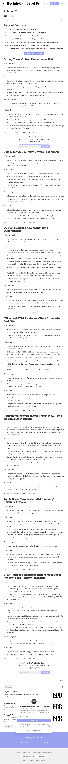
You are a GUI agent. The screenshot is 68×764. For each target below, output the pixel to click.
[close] (50, 699)
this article (31, 132)
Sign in (63, 3)
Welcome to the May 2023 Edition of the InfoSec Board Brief (21, 694)
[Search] (44, 3)
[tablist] (8, 687)
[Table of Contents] (2, 382)
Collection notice (47, 752)
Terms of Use (42, 724)
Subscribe (54, 3)
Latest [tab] (10, 687)
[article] (34, 695)
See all (7, 726)
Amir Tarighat (11, 15)
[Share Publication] (47, 3)
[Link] (1, 25)
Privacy (35, 752)
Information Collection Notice (33, 726)
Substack (25, 760)
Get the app (42, 756)
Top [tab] (6, 687)
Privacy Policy (46, 726)
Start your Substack (29, 756)
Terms (40, 752)
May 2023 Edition (10, 692)
